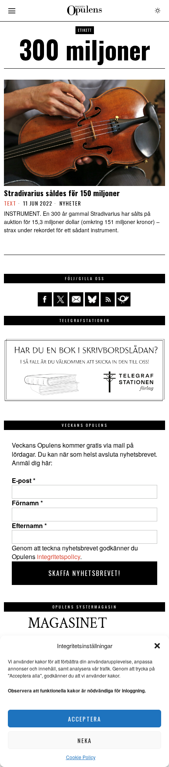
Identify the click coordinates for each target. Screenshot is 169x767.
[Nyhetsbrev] (123, 299)
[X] (60, 299)
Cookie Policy (81, 757)
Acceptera (84, 718)
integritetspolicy (58, 556)
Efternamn (29, 525)
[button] (157, 646)
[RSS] (108, 299)
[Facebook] (45, 299)
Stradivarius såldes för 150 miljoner (62, 192)
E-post (23, 480)
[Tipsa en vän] (76, 299)
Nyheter (70, 203)
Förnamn (27, 503)
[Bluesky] (92, 299)
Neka (84, 740)
